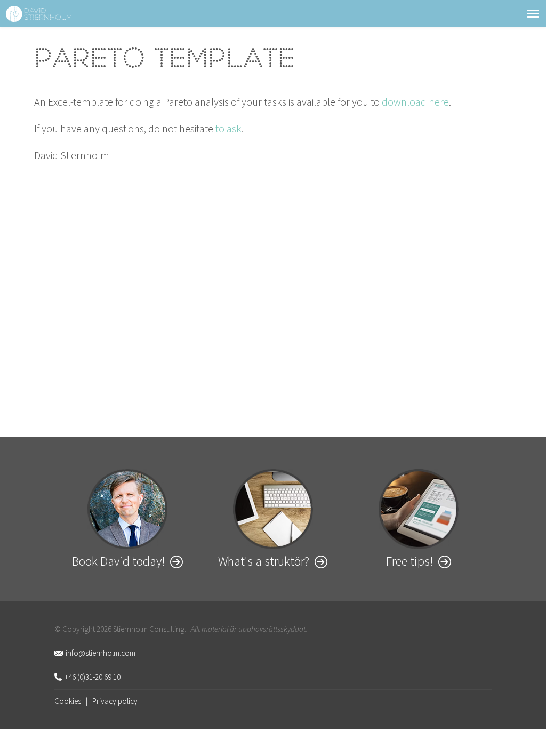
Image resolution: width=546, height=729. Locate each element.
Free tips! (409, 561)
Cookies (67, 701)
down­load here (415, 101)
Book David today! (118, 561)
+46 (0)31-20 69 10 (93, 677)
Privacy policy (115, 701)
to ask (228, 128)
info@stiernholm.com (100, 653)
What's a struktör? (263, 561)
